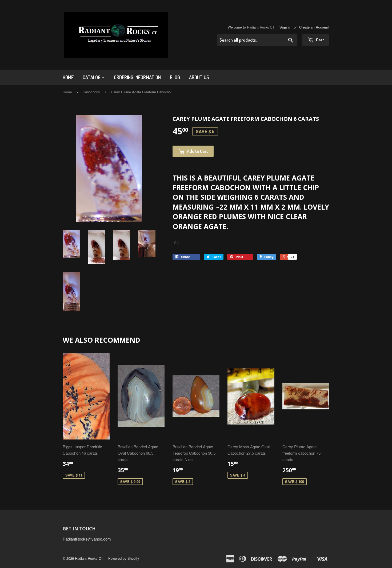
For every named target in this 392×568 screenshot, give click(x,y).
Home (68, 77)
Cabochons (91, 91)
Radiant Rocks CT (89, 558)
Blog (175, 77)
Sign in (285, 27)
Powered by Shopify (123, 558)
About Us (199, 77)
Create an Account (314, 27)
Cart (319, 39)
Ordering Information (137, 77)
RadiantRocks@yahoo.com (87, 539)
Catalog (92, 77)
